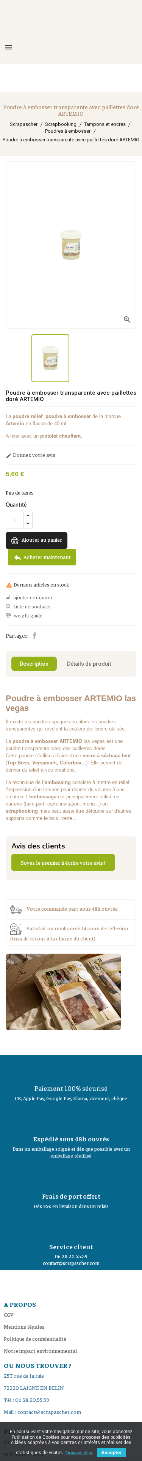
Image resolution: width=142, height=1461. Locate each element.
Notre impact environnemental (40, 1350)
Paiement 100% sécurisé (71, 1088)
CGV (9, 1314)
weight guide (28, 615)
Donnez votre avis (30, 455)
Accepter (111, 1452)
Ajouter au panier (41, 539)
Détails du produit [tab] (89, 664)
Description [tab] (34, 664)
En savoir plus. (79, 1452)
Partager (34, 635)
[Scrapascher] (63, 991)
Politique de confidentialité (35, 1338)
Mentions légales (24, 1326)
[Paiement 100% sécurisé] (71, 1068)
